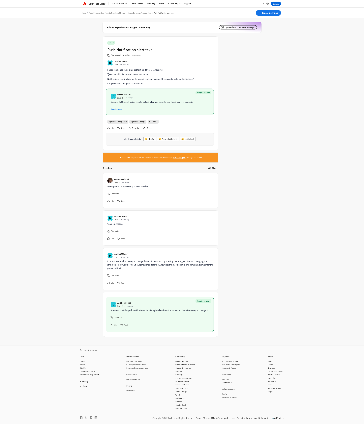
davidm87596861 (121, 61)
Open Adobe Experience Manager (240, 27)
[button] (268, 13)
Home (84, 13)
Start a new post (179, 157)
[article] (160, 190)
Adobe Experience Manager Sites (139, 13)
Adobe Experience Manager (116, 13)
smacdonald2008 (121, 179)
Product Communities (96, 13)
